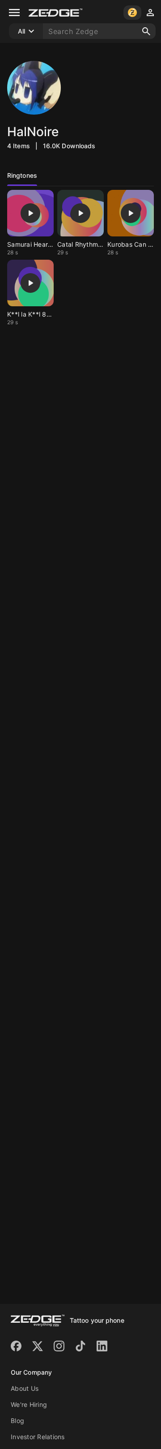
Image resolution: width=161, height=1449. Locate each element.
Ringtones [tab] (22, 175)
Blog (17, 1420)
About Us (24, 1388)
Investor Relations (38, 1436)
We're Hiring (29, 1404)
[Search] (146, 31)
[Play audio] (30, 213)
